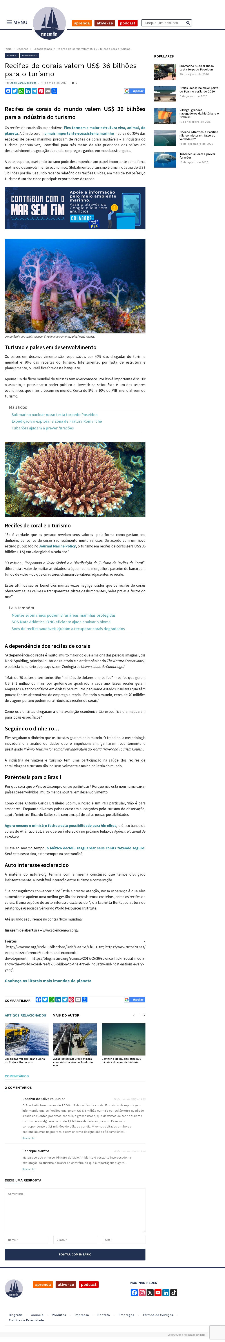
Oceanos (22, 48)
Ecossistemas (42, 48)
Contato (103, 1315)
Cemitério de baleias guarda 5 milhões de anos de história (121, 1060)
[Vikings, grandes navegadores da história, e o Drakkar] (165, 116)
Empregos (126, 1315)
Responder (29, 1138)
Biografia (15, 1315)
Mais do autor (66, 1015)
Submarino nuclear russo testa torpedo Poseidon (55, 414)
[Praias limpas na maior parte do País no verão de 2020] (165, 94)
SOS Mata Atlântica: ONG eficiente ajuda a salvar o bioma (61, 622)
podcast (88, 1284)
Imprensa (81, 1315)
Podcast (127, 23)
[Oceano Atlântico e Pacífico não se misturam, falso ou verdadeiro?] (165, 138)
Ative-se (105, 23)
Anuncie (37, 1315)
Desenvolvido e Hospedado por (186, 1334)
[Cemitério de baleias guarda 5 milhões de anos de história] (123, 1039)
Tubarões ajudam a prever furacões (43, 428)
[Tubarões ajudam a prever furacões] (165, 160)
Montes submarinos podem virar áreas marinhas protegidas (64, 615)
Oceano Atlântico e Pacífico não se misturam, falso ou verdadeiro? (199, 135)
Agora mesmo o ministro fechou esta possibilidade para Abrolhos (60, 825)
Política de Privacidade (26, 1320)
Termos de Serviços (158, 1315)
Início (8, 48)
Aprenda (82, 23)
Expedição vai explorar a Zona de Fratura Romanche (57, 421)
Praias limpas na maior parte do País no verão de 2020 (199, 89)
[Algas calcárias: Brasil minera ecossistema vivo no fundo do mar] (75, 1039)
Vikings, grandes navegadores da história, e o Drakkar (199, 113)
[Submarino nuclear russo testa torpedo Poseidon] (165, 72)
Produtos (59, 1315)
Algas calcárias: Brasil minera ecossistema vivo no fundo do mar (73, 1062)
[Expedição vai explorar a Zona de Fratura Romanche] (27, 1039)
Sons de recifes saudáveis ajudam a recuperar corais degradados (68, 629)
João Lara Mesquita (23, 82)
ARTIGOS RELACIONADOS (25, 1015)
